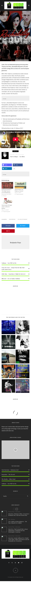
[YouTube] (18, 562)
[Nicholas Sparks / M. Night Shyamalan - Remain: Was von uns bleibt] (22, 371)
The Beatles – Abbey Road (8, 479)
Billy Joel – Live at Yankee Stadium (11, 278)
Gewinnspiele (8, 30)
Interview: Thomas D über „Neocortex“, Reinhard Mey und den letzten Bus (18, 514)
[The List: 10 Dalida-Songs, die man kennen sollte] (22, 327)
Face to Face (11, 511)
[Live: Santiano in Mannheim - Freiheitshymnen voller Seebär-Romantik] (8, 327)
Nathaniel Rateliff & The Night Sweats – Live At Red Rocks (6, 191)
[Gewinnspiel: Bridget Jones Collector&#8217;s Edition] (7, 201)
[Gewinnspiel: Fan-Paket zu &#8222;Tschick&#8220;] (20, 185)
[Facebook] (8, 562)
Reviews (13, 519)
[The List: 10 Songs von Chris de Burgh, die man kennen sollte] (8, 342)
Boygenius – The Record (8, 474)
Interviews (17, 511)
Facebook (18, 119)
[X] (12, 562)
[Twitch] (22, 562)
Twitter (21, 123)
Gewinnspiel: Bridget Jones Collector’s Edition (7, 206)
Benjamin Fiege (15, 242)
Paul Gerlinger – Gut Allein (17, 156)
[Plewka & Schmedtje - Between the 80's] (22, 342)
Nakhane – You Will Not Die (9, 263)
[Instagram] (15, 562)
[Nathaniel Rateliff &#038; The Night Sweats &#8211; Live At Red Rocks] (7, 185)
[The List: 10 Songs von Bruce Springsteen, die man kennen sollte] (8, 357)
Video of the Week (19, 154)
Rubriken (14, 30)
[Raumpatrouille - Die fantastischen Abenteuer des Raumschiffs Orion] (22, 357)
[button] (7, 165)
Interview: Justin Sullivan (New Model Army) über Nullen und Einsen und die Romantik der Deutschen (18, 539)
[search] (27, 496)
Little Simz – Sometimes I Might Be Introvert (13, 274)
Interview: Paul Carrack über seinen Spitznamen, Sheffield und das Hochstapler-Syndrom (18, 530)
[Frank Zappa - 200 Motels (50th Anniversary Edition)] (8, 371)
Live (9, 519)
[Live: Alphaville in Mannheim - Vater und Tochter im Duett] (22, 386)
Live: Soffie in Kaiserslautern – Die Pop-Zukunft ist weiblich (17, 522)
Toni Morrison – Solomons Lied (10, 470)
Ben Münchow (12, 219)
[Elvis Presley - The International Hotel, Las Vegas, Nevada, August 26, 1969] (8, 386)
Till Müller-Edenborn (22, 219)
